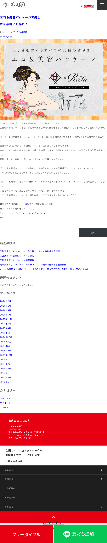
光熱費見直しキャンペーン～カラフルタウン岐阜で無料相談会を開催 (33, 264)
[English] (85, 6)
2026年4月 (5, 310)
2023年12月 (6, 355)
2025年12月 (6, 319)
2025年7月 (5, 323)
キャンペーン (18, 213)
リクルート (5, 403)
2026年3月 (5, 315)
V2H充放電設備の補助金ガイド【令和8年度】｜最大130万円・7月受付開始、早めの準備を (44, 269)
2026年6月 (5, 306)
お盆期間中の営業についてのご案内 (17, 256)
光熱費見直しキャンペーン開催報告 (17, 260)
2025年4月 (5, 328)
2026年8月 (5, 301)
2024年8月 (6, 341)
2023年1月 (5, 373)
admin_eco (6, 37)
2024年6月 (5, 350)
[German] (89, 6)
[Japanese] (82, 6)
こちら (31, 208)
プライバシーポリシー (53, 523)
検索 (2, 217)
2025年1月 (5, 333)
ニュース (4, 407)
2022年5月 (5, 382)
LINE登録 (24, 204)
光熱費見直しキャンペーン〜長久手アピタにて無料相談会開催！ (31, 251)
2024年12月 (6, 337)
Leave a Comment (35, 213)
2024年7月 (5, 346)
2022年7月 (5, 377)
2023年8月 (5, 364)
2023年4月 (5, 368)
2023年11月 (6, 359)
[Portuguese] (92, 6)
